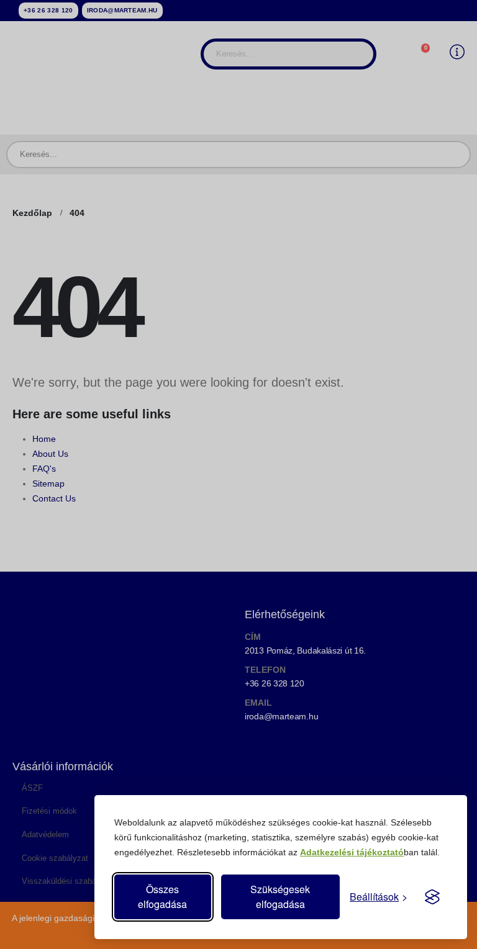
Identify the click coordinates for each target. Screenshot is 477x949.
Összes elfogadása (162, 896)
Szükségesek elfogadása (280, 896)
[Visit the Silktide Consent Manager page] (432, 897)
